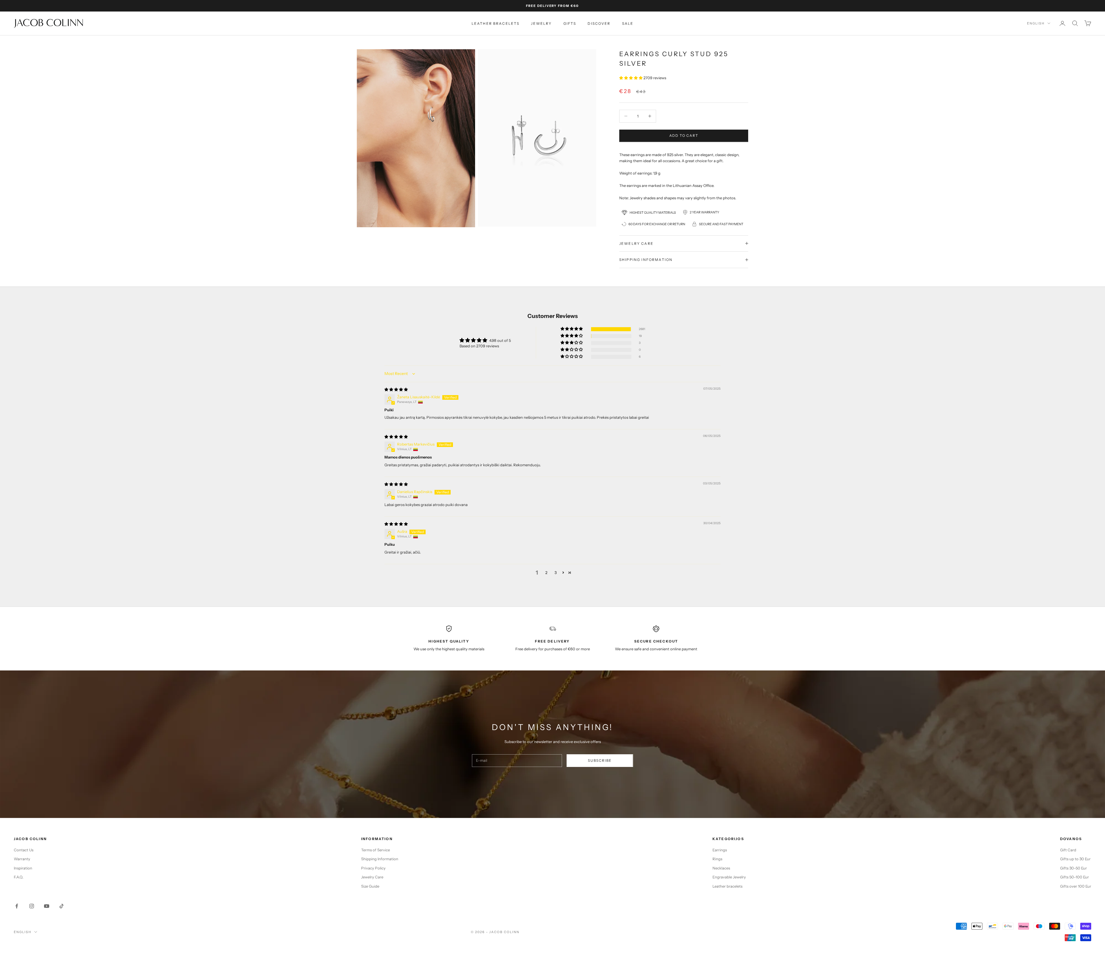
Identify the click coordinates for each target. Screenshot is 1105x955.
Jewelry (541, 23)
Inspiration (23, 868)
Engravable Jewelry (729, 877)
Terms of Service (375, 850)
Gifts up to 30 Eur (1075, 859)
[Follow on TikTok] (61, 906)
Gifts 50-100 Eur (1074, 877)
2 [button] (546, 572)
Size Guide (370, 886)
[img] (396, 389)
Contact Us (23, 850)
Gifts (569, 23)
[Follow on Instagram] (32, 906)
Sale (628, 23)
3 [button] (556, 572)
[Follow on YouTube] (46, 906)
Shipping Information (379, 859)
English (1036, 23)
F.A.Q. (18, 877)
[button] (631, 77)
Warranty (22, 859)
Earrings (719, 850)
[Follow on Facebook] (17, 906)
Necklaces (721, 868)
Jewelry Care (372, 877)
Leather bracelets (496, 23)
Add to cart (683, 135)
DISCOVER (599, 23)
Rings (717, 859)
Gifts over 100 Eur (1075, 886)
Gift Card (1068, 850)
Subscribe (600, 760)
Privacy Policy (373, 868)
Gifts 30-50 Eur (1073, 868)
